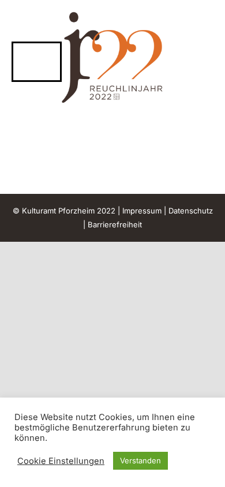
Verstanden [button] (140, 460)
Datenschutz (190, 210)
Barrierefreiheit (115, 224)
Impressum (142, 210)
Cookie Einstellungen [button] (60, 461)
